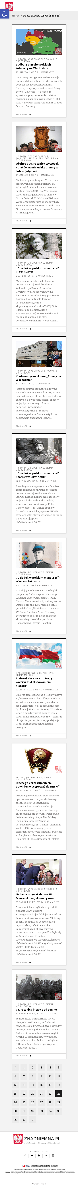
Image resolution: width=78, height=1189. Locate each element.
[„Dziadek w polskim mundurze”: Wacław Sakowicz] (39, 555)
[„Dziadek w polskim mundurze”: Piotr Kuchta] (39, 246)
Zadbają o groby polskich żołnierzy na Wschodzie (33, 66)
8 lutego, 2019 (24, 276)
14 (32, 1085)
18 (15, 1093)
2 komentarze (45, 72)
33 (41, 1111)
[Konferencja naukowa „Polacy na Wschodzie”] (39, 354)
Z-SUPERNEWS (41, 158)
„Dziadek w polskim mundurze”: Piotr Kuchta (37, 270)
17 (59, 1085)
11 (59, 1076)
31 (24, 1111)
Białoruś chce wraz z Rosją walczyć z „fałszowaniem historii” (34, 682)
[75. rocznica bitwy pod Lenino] (39, 987)
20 (32, 1093)
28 (50, 1102)
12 (15, 1085)
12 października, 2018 (29, 1013)
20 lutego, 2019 (25, 72)
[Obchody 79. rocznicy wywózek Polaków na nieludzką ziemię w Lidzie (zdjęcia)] (39, 139)
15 (41, 1085)
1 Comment (51, 1013)
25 (23, 1102)
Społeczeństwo (26, 673)
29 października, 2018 (29, 902)
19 (24, 1093)
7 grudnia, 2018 (25, 585)
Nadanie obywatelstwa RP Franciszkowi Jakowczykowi (35, 896)
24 (15, 1102)
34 (50, 1111)
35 (58, 1111)
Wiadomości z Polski (41, 59)
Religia (20, 777)
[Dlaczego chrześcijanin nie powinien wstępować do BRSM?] (39, 760)
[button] (4, 14)
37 (24, 1119)
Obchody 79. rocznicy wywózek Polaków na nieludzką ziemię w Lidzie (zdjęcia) (37, 167)
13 (24, 1085)
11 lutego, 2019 (25, 175)
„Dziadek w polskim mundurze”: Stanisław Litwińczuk (37, 475)
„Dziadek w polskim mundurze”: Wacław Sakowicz (37, 579)
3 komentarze (45, 175)
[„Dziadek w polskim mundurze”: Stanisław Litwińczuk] (39, 451)
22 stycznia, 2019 (26, 481)
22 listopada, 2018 (27, 690)
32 (32, 1111)
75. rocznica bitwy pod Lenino (36, 1009)
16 (50, 1085)
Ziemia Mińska (24, 675)
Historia (21, 59)
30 (15, 1111)
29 (58, 1102)
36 (15, 1119)
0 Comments (43, 384)
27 (41, 1102)
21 (41, 1093)
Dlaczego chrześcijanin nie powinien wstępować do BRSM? (38, 784)
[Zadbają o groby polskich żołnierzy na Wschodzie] (39, 42)
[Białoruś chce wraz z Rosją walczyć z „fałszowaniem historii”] (39, 656)
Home (16, 15)
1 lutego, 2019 (24, 384)
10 (50, 1076)
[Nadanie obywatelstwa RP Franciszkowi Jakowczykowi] (39, 872)
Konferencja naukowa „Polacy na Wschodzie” (38, 378)
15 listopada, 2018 (27, 790)
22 (50, 1093)
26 (32, 1102)
